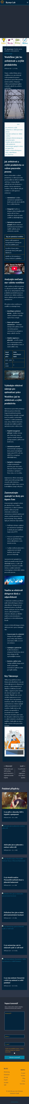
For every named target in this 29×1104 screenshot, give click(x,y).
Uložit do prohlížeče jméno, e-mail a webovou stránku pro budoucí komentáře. (14, 1050)
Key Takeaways (9, 154)
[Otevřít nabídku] (27, 2)
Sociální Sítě (6, 1084)
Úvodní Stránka (23, 1074)
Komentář (8, 1013)
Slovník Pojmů (8, 53)
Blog (24, 1078)
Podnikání (6, 1074)
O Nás (23, 1081)
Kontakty (22, 1084)
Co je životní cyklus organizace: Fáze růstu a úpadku (21, 771)
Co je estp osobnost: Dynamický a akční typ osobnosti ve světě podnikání (14, 980)
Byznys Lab (8, 68)
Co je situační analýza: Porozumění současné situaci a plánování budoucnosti (14, 879)
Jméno (7, 1036)
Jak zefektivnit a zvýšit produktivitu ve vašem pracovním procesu (14, 130)
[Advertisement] (14, 20)
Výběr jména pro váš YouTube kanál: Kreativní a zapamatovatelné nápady (8, 771)
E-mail (7, 1044)
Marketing (6, 1072)
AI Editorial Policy (14, 1101)
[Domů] (5, 49)
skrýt (18, 124)
